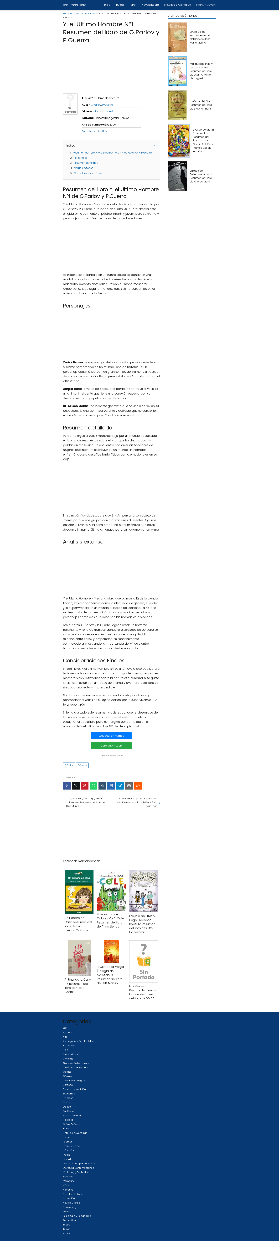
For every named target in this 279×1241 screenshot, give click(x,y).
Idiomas (67, 1141)
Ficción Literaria (72, 1115)
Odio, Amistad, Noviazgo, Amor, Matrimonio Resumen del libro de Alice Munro (85, 802)
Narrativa (68, 1189)
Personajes (80, 158)
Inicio (107, 5)
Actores (67, 1032)
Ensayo (67, 1102)
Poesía (67, 1211)
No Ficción (69, 1198)
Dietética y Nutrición (74, 1089)
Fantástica (69, 1111)
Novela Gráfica (71, 1202)
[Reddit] (138, 786)
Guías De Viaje (71, 1124)
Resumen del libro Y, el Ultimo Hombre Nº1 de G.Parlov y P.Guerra (112, 152)
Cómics (67, 1076)
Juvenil (67, 1159)
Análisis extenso (83, 168)
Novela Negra (150, 5)
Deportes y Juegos (74, 1080)
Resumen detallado (86, 163)
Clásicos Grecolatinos (76, 1067)
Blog (65, 1050)
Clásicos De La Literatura (77, 1063)
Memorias (69, 1181)
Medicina (68, 1176)
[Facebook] (67, 786)
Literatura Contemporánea (78, 1168)
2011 (65, 1028)
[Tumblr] (102, 786)
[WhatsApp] (93, 786)
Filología (68, 1119)
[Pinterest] (84, 786)
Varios (66, 1233)
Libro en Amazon (111, 745)
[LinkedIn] (111, 786)
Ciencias (68, 1058)
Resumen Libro (74, 5)
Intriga (120, 5)
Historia (67, 1128)
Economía (69, 1093)
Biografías (69, 1045)
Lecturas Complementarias (79, 1163)
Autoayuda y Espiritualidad (78, 1041)
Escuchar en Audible (94, 131)
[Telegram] (120, 786)
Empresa (68, 1098)
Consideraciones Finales (89, 173)
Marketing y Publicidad (76, 1172)
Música (67, 1185)
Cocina (67, 1071)
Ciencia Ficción (71, 1054)
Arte (65, 1036)
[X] (76, 786)
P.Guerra (107, 105)
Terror (132, 5)
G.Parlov (96, 105)
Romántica (69, 1220)
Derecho (68, 1085)
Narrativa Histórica (73, 1194)
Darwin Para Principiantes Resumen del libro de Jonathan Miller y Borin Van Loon (136, 802)
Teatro (66, 1224)
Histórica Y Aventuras (177, 5)
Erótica (67, 1106)
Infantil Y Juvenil (206, 5)
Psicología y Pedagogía (77, 1216)
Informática (69, 1150)
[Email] (129, 786)
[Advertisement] (111, 67)
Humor (67, 1137)
